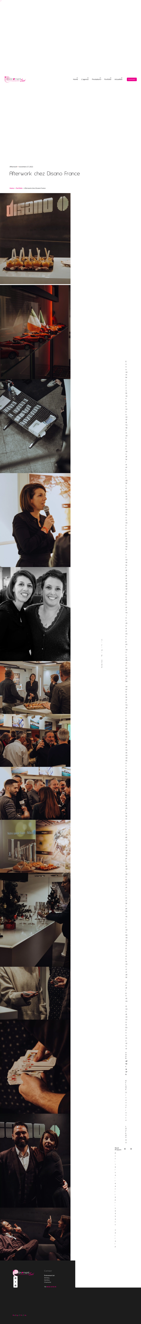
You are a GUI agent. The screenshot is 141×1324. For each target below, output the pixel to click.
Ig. (101, 649)
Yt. (101, 644)
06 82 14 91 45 (51, 1287)
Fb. (101, 654)
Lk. (101, 639)
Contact (131, 79)
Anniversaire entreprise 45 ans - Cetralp (115, 1199)
